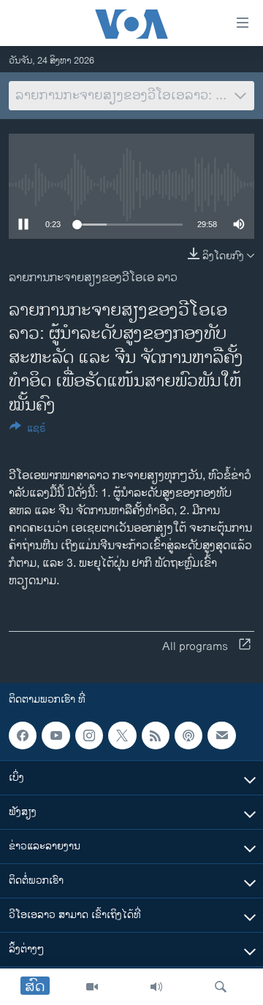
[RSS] (155, 735)
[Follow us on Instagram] (89, 735)
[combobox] (131, 95)
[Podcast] (188, 735)
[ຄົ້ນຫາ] (221, 986)
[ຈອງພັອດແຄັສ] (221, 735)
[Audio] (156, 986)
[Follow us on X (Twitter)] (122, 735)
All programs (195, 647)
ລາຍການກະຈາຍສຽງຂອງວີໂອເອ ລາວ (93, 278)
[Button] (27, 430)
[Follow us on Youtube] (55, 735)
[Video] (92, 986)
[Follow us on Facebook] (23, 735)
